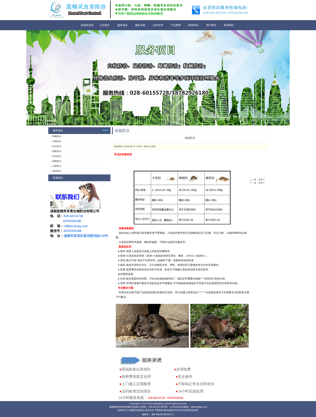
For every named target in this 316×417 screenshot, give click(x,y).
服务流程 (140, 25)
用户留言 (211, 25)
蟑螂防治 (56, 136)
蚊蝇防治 (56, 161)
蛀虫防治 (56, 146)
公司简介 (105, 25)
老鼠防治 (56, 171)
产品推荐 (176, 25)
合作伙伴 (158, 25)
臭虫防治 (56, 156)
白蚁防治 (56, 166)
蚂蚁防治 (56, 151)
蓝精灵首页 (87, 25)
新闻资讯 (193, 25)
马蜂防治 (56, 141)
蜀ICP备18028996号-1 (162, 414)
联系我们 (229, 25)
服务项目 (122, 25)
